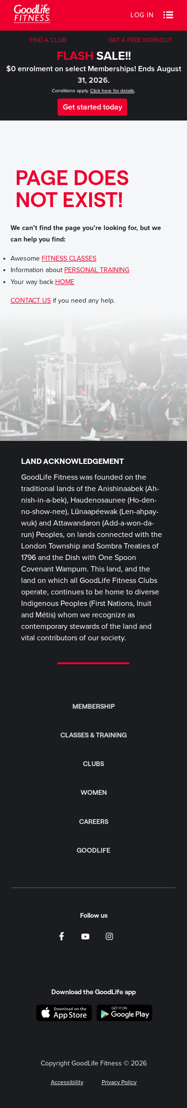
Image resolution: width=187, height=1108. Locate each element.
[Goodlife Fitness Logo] (31, 15)
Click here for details (112, 91)
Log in (141, 15)
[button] (168, 15)
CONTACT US (31, 300)
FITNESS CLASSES (69, 258)
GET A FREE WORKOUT (140, 40)
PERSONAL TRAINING (96, 270)
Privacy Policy (119, 1082)
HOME (64, 282)
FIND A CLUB (48, 40)
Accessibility (67, 1082)
